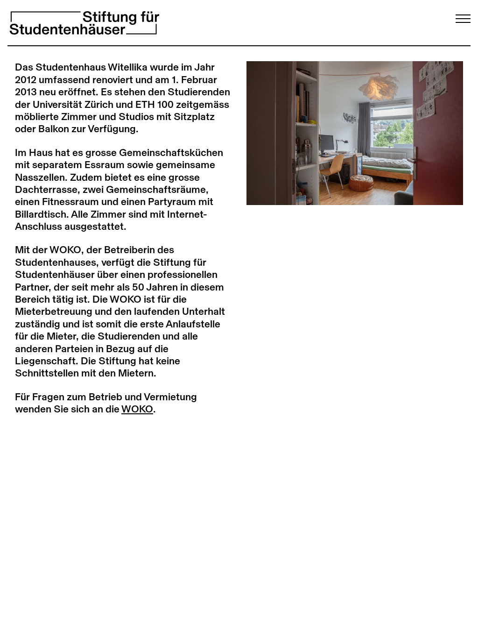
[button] (300, 133)
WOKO (137, 409)
